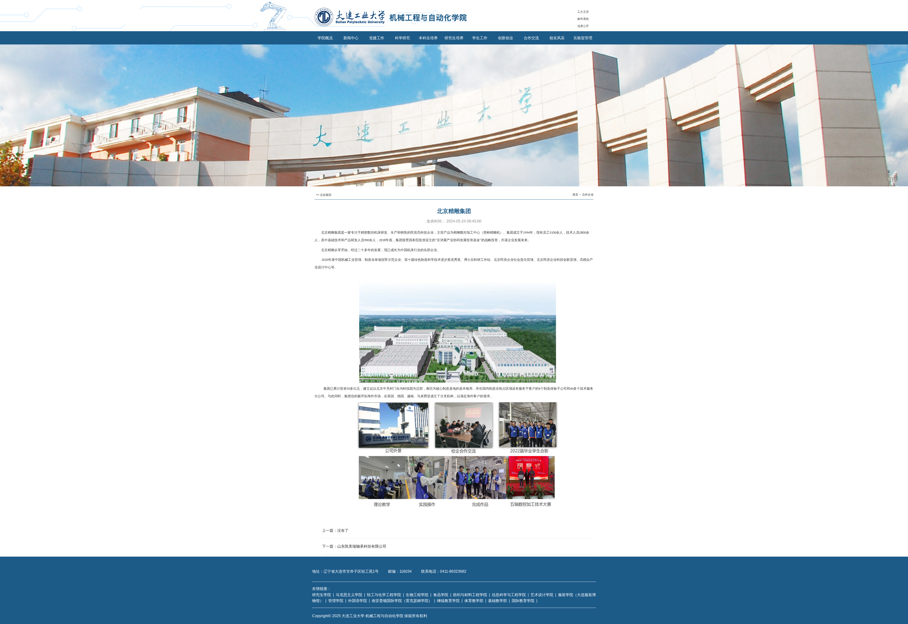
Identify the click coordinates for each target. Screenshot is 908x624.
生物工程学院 (417, 595)
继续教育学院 (448, 601)
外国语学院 (357, 601)
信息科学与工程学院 (509, 595)
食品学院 (440, 595)
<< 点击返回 (323, 194)
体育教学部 (473, 601)
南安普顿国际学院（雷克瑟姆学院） (402, 601)
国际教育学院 (523, 601)
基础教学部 (497, 601)
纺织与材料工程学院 (470, 595)
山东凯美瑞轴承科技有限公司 (361, 546)
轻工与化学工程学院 (384, 595)
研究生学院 (321, 595)
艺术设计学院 (542, 595)
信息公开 (583, 26)
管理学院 (335, 601)
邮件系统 (583, 19)
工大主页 (583, 11)
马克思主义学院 (349, 595)
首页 (575, 194)
